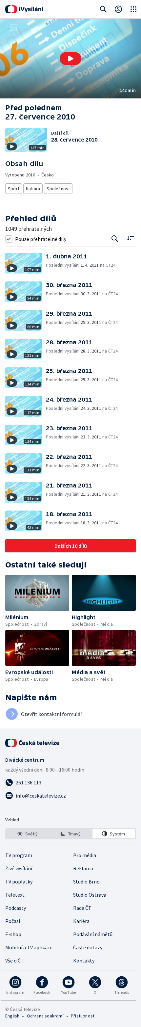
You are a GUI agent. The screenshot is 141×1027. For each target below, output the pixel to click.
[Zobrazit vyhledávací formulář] (103, 9)
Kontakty (83, 960)
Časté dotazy (87, 947)
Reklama (83, 868)
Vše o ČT (14, 960)
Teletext (15, 894)
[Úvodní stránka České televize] (32, 743)
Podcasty (15, 908)
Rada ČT (82, 908)
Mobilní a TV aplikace (28, 947)
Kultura (33, 189)
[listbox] (70, 833)
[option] (27, 833)
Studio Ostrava (89, 894)
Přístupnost (82, 1016)
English (12, 1016)
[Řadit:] (130, 238)
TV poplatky (18, 881)
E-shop (13, 934)
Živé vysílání (18, 868)
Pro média (84, 855)
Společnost (58, 189)
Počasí (12, 921)
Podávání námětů (92, 934)
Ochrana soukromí (45, 1016)
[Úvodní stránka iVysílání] (24, 9)
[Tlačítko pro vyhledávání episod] (115, 239)
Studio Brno (86, 881)
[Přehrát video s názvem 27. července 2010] (70, 58)
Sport (13, 189)
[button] (70, 58)
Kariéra (81, 921)
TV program (18, 855)
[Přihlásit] (118, 9)
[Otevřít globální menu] (133, 9)
